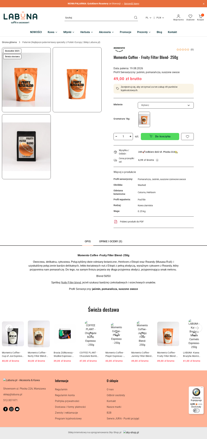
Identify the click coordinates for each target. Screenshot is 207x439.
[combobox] (166, 105)
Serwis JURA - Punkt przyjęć (123, 418)
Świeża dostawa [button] (103, 309)
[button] (26, 79)
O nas (110, 389)
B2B (109, 412)
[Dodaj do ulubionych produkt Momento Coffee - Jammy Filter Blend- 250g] (149, 322)
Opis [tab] (88, 241)
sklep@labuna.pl (12, 394)
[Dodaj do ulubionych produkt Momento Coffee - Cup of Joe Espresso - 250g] (20, 322)
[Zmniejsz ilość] (116, 136)
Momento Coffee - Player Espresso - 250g (114, 354)
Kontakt (111, 401)
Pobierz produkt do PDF (132, 221)
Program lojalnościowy (68, 418)
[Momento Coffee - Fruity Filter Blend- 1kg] (144, 119)
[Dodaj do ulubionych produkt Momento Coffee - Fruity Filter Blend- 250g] (175, 322)
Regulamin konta (65, 395)
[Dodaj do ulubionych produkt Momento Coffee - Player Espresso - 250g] (123, 322)
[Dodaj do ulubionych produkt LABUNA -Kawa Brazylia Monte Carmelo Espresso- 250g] (201, 322)
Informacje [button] (61, 380)
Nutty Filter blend (71, 282)
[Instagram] (11, 409)
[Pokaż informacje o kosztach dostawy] (157, 160)
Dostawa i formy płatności (70, 406)
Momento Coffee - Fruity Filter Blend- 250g (166, 354)
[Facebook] (5, 409)
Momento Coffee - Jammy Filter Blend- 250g (141, 354)
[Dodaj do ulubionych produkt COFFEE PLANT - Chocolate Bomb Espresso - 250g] (97, 322)
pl (147, 17)
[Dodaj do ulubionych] (187, 136)
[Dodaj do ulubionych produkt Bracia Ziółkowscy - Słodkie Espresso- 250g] (72, 322)
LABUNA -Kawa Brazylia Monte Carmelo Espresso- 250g (193, 354)
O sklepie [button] (112, 380)
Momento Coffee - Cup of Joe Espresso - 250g (12, 354)
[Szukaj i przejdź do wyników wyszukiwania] (135, 17)
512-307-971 (10, 400)
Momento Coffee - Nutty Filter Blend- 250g (37, 354)
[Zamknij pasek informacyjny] (203, 3)
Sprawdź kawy (131, 3)
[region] (144, 119)
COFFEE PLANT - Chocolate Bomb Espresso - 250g (88, 354)
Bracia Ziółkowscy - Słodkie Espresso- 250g (64, 354)
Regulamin (61, 389)
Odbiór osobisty (116, 395)
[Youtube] (17, 409)
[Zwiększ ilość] (130, 136)
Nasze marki (114, 406)
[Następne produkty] (198, 328)
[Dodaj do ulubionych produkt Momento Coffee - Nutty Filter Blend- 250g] (46, 322)
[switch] (196, 410)
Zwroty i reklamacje (66, 412)
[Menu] (202, 388)
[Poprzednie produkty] (9, 328)
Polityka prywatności (67, 401)
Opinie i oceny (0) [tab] (110, 241)
